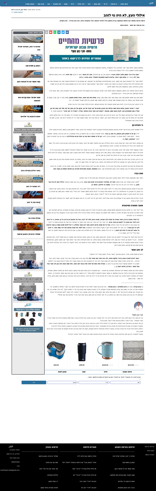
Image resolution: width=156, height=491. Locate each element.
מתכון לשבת (62, 372)
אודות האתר (41, 4)
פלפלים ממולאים (52, 475)
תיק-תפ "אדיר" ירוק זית (88, 488)
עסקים (66, 4)
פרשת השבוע (124, 4)
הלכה (89, 4)
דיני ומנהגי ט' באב (33, 186)
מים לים (38, 9)
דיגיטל (72, 4)
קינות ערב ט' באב (33, 202)
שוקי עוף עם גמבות (52, 462)
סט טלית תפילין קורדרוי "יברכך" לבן (84, 475)
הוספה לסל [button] (133, 359)
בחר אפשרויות (107, 359)
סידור (105, 372)
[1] (112, 93)
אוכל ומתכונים (57, 4)
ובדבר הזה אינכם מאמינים (126, 488)
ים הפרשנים (114, 4)
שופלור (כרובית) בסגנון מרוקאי (28, 234)
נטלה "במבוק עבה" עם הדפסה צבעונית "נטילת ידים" (79, 462)
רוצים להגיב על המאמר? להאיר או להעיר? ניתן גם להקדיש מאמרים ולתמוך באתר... (114, 377)
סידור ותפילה (80, 4)
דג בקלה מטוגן (53, 481)
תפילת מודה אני (34, 218)
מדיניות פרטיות (149, 446)
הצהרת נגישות (149, 455)
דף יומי (105, 4)
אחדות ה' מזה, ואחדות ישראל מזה (124, 456)
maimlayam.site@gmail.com (10, 470)
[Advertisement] (90, 415)
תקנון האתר (150, 451)
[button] (6, 4)
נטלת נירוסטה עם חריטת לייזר (86, 456)
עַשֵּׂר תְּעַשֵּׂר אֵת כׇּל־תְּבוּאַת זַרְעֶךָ (28, 81)
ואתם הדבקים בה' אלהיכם (30, 116)
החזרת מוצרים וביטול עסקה (49, 488)
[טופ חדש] (28, 151)
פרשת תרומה (31, 9)
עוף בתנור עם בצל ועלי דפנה (48, 469)
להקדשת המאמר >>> (17, 12)
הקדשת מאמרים (29, 4)
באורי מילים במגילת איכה (30, 170)
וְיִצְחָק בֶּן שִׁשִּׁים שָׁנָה (33, 66)
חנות (48, 4)
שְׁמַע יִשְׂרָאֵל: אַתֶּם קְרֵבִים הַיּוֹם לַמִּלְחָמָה (122, 475)
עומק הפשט (97, 4)
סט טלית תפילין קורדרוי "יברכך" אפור (84, 469)
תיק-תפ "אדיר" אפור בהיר (88, 481)
